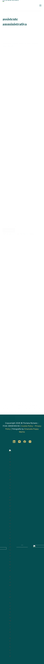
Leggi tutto (9, 229)
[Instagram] (30, 441)
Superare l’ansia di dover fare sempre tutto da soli (21, 44)
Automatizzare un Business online (19, 233)
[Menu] (40, 5)
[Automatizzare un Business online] (22, 320)
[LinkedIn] (14, 441)
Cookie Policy (27, 426)
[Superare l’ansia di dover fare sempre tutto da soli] (22, 132)
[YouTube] (19, 441)
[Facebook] (24, 441)
